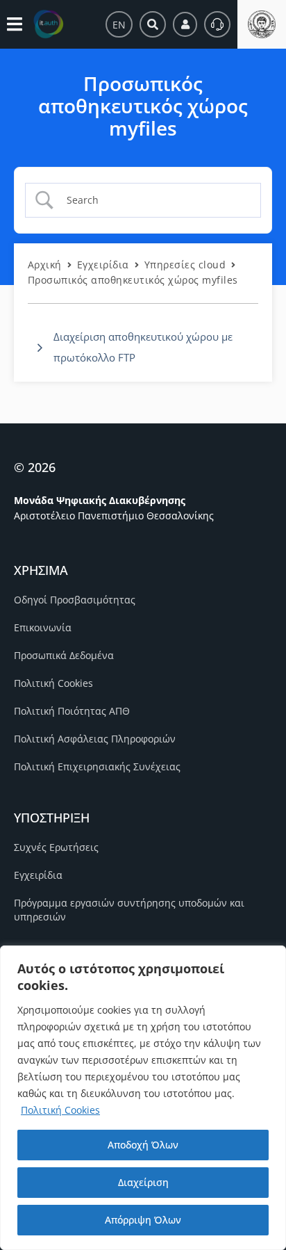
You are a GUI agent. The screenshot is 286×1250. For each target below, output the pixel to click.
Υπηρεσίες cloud (185, 264)
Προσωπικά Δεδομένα (64, 655)
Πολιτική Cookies (60, 1110)
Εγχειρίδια (103, 264)
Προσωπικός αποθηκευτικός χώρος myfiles (133, 279)
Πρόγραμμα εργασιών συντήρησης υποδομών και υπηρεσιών (129, 909)
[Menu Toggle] (14, 24)
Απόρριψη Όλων (143, 1219)
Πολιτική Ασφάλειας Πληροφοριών (95, 738)
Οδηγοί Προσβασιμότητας (74, 599)
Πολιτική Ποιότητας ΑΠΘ (72, 710)
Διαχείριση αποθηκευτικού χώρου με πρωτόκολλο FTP (143, 347)
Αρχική (45, 264)
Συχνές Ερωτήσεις (56, 847)
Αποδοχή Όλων (143, 1144)
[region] (143, 1097)
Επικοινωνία (43, 627)
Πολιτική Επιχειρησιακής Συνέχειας (97, 766)
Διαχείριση (143, 1182)
